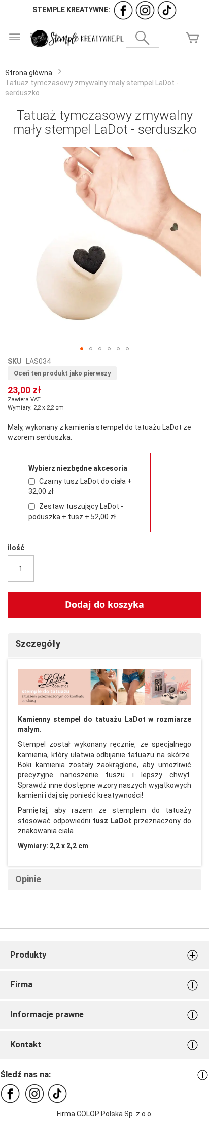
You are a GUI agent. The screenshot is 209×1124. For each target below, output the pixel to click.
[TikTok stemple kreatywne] (167, 10)
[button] (81, 348)
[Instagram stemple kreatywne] (145, 10)
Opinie (28, 879)
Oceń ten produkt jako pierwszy (62, 373)
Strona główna (28, 73)
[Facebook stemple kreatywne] (123, 10)
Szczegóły (37, 643)
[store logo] (76, 38)
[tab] (104, 645)
